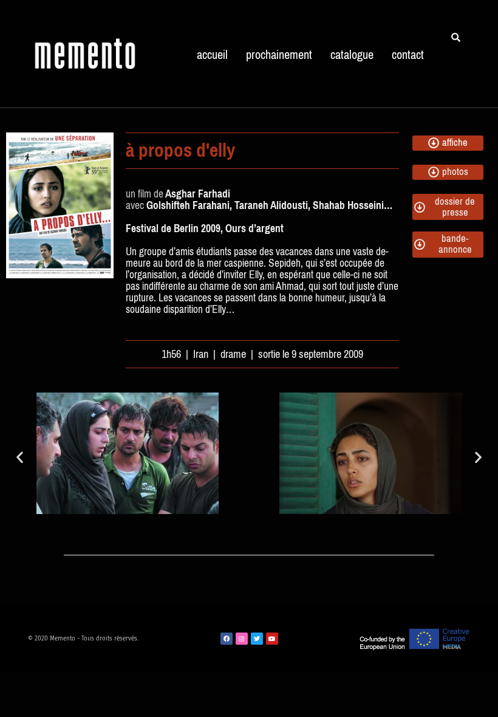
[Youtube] (272, 639)
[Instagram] (242, 639)
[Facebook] (226, 639)
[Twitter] (257, 639)
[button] (19, 456)
